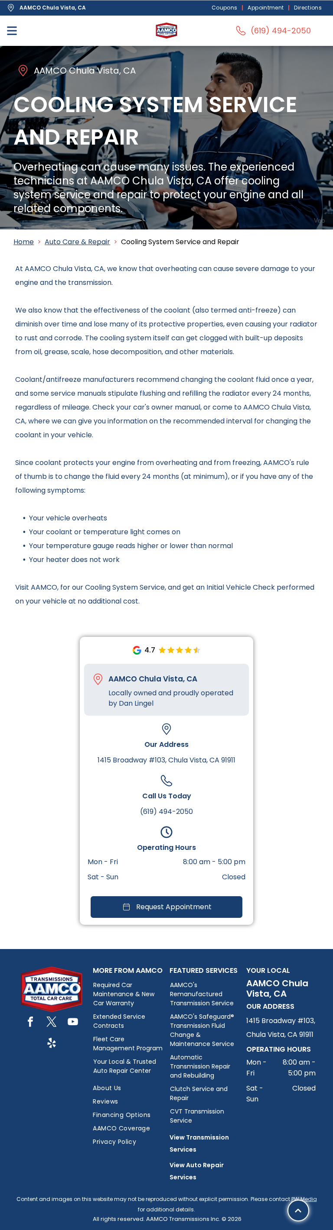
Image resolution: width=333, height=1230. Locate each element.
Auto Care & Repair (77, 242)
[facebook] (30, 1022)
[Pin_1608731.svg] (97, 679)
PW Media (304, 1199)
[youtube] (72, 1022)
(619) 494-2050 (166, 812)
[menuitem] (225, 8)
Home (23, 242)
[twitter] (51, 1022)
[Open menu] (12, 30)
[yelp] (51, 1044)
